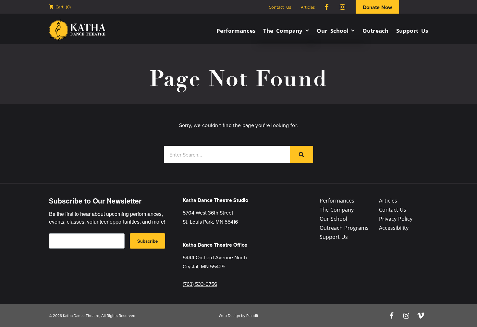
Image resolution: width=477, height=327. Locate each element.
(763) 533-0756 (200, 283)
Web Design (229, 315)
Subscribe (147, 241)
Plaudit (252, 315)
